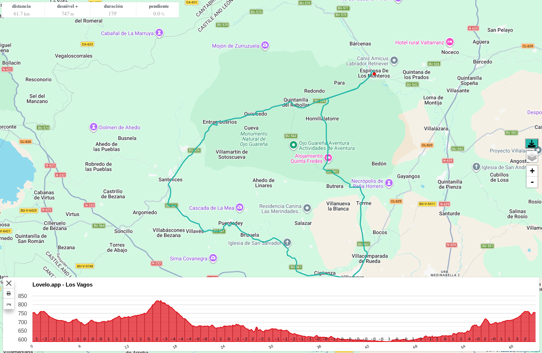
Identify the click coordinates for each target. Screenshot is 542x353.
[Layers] (532, 156)
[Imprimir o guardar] (9, 293)
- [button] (532, 181)
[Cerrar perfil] (9, 283)
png (9, 304)
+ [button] (532, 170)
